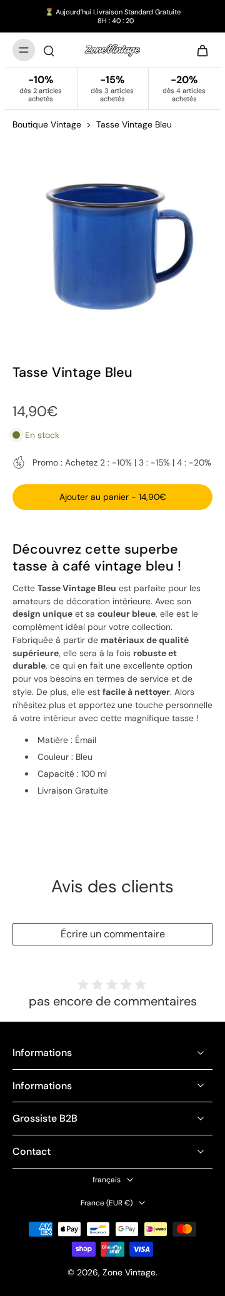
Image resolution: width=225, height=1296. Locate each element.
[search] (48, 49)
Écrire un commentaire (113, 933)
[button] (112, 497)
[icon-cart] (198, 49)
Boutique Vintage (46, 124)
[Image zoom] (112, 239)
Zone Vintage (129, 1272)
